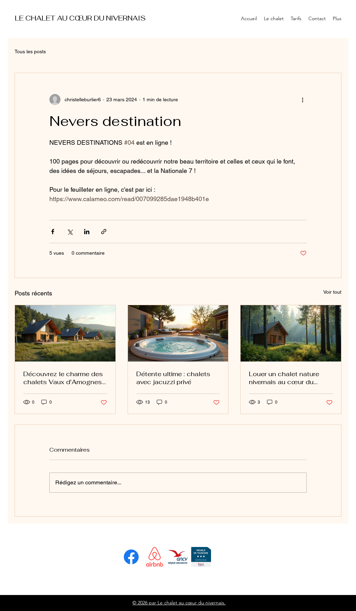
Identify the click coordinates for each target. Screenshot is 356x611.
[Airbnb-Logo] (154, 557)
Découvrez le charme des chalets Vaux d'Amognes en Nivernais (63, 378)
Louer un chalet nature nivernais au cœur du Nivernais (284, 378)
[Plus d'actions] (302, 99)
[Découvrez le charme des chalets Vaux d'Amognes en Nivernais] (65, 333)
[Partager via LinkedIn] (86, 231)
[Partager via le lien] (103, 231)
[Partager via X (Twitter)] (69, 231)
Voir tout (332, 292)
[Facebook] (131, 557)
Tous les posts (30, 51)
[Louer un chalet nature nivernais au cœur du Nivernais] (291, 333)
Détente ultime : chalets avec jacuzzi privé (173, 378)
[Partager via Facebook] (52, 231)
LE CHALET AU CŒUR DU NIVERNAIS (80, 18)
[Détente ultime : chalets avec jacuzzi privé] (178, 333)
